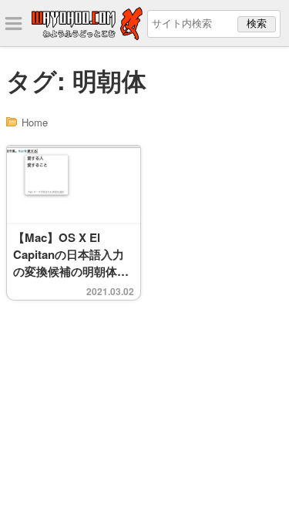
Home (35, 122)
